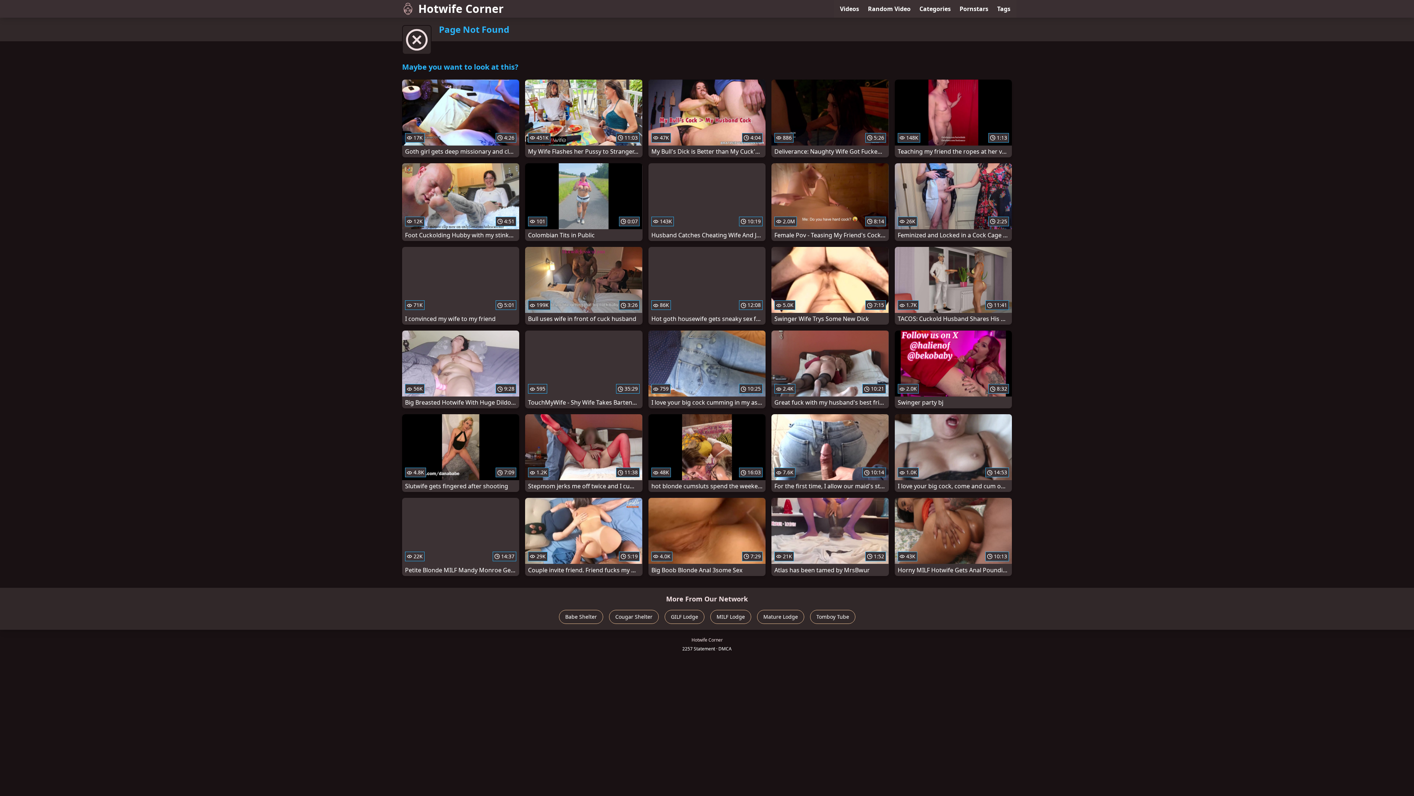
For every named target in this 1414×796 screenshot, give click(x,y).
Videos (849, 9)
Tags (1003, 9)
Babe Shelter (581, 616)
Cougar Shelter (634, 616)
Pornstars (974, 9)
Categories (935, 9)
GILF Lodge (684, 616)
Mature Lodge (780, 616)
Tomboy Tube (832, 616)
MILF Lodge (731, 616)
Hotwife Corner (461, 8)
